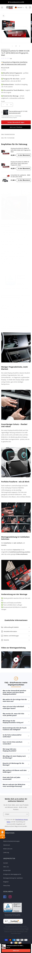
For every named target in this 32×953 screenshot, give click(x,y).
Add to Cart (16, 950)
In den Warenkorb (24, 155)
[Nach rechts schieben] (19, 46)
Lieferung (6, 852)
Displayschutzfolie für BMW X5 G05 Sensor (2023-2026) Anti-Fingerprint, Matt (20, 163)
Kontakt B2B (7, 870)
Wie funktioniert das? (15, 113)
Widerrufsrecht (7, 849)
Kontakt (5, 863)
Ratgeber (6, 882)
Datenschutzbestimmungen (11, 841)
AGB (4, 837)
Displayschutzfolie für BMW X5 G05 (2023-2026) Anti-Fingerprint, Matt (21, 150)
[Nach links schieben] (12, 46)
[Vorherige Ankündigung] (2, 2)
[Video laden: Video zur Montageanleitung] (16, 659)
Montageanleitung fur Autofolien (13, 878)
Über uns (6, 866)
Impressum (6, 845)
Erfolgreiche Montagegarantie (12, 874)
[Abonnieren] (27, 814)
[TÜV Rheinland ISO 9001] (12, 908)
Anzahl (3, 101)
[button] (2, 7)
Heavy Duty (6, 885)
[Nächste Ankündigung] (30, 2)
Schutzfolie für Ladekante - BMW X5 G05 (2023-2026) (20, 176)
